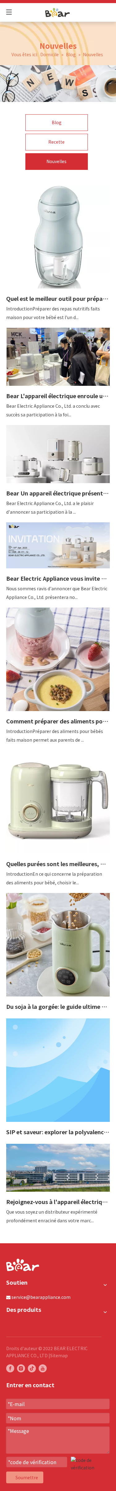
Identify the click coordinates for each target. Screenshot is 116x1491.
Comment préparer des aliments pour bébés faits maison (58, 721)
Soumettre (26, 1477)
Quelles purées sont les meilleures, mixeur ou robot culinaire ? (58, 864)
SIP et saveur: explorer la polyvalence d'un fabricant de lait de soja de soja (58, 1132)
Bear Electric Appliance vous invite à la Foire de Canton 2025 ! (58, 578)
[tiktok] (32, 1368)
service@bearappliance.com (41, 1297)
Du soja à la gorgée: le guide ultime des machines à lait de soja (58, 1006)
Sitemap (59, 1355)
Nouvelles (56, 161)
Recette (56, 142)
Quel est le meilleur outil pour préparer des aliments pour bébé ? (58, 298)
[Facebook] (10, 1368)
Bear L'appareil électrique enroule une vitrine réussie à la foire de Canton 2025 (58, 396)
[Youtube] (43, 1368)
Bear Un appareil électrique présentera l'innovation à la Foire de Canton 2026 (58, 493)
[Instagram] (21, 1368)
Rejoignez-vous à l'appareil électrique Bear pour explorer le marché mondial (58, 1202)
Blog (57, 122)
